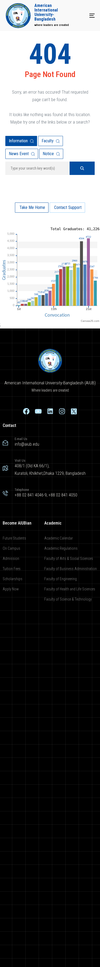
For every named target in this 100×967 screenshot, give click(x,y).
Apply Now (11, 589)
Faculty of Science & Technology (68, 599)
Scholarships (12, 579)
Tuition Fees (12, 569)
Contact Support (67, 207)
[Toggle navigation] (80, 15)
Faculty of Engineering (60, 579)
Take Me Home (31, 207)
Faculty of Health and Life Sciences (69, 589)
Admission (11, 558)
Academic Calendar (58, 538)
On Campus (11, 548)
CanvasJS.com (90, 320)
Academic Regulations (61, 548)
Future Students (14, 538)
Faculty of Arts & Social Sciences (68, 558)
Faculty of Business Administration (70, 569)
